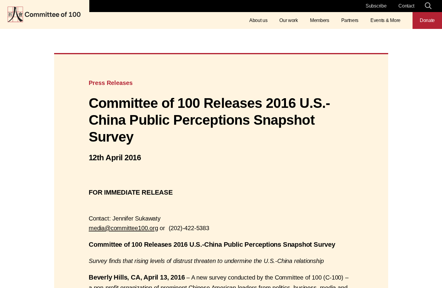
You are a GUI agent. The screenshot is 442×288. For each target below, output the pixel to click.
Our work (288, 20)
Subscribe (376, 5)
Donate (427, 20)
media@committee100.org (123, 228)
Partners (349, 20)
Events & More (385, 20)
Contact (406, 5)
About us (258, 20)
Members (319, 20)
